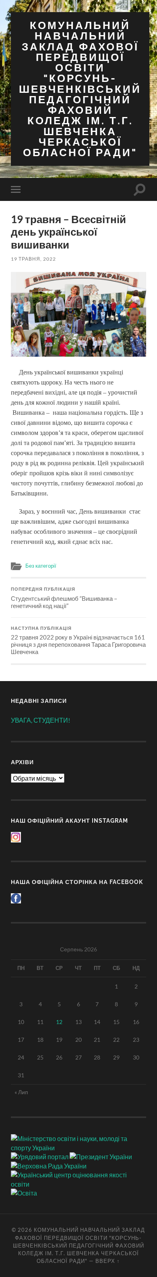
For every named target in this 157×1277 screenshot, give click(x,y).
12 (59, 1021)
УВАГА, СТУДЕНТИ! (40, 720)
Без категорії (40, 565)
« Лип (21, 1092)
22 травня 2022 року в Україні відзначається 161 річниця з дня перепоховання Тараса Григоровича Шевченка (78, 641)
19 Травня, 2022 (33, 259)
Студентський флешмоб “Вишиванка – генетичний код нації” (64, 598)
